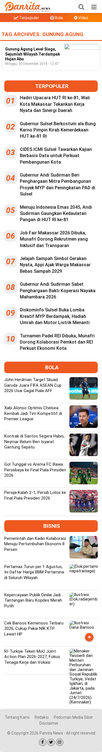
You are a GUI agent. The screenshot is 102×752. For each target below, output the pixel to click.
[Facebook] (42, 742)
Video (82, 18)
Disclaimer (48, 723)
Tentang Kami (17, 717)
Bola (58, 18)
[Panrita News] (27, 10)
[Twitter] (51, 742)
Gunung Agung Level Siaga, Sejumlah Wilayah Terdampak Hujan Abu (32, 54)
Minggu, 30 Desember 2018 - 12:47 (32, 64)
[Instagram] (59, 742)
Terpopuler (28, 18)
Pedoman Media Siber (73, 717)
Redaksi (42, 717)
